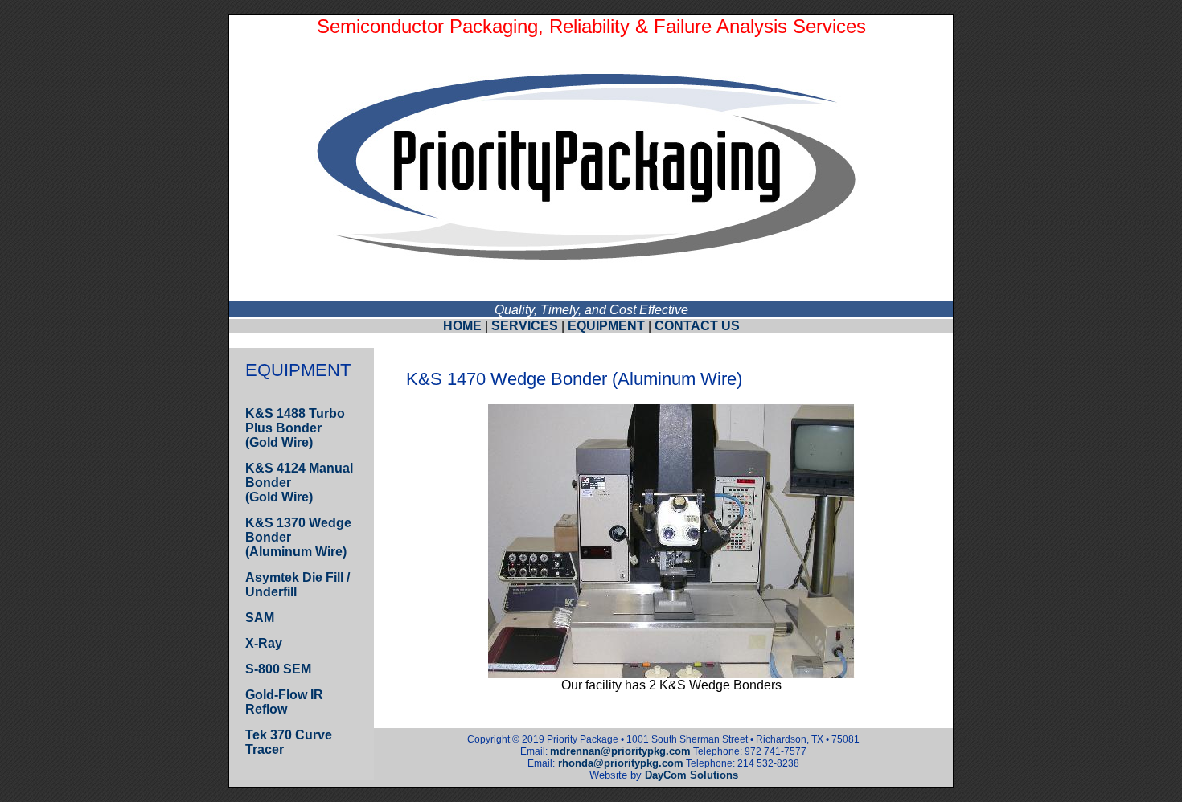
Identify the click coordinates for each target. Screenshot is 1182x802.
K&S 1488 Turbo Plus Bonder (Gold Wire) (295, 428)
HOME (462, 326)
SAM (259, 617)
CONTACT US (697, 326)
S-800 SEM (278, 669)
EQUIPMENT (606, 326)
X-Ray (263, 643)
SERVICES (524, 326)
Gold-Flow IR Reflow (284, 702)
